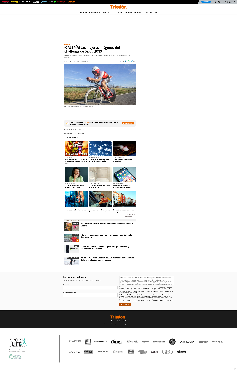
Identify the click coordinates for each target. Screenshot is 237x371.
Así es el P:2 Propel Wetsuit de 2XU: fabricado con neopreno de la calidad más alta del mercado (107, 259)
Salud (119, 12)
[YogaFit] (74, 352)
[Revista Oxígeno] (44, 2)
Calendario (138, 12)
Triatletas (128, 12)
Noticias (83, 12)
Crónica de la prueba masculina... (74, 134)
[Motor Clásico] (116, 341)
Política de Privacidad (165, 281)
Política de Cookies (124, 283)
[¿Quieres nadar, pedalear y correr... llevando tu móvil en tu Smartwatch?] (71, 238)
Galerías (153, 12)
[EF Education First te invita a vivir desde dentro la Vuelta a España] (71, 226)
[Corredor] (187, 341)
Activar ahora (127, 123)
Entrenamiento (94, 12)
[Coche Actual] (88, 341)
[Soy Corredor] (25, 2)
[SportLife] (52, 2)
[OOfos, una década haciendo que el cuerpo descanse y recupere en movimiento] (71, 249)
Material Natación (72, 258)
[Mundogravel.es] (36, 2)
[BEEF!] (154, 351)
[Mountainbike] (5, 2)
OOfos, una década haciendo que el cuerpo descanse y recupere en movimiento (105, 247)
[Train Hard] (131, 351)
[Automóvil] (132, 341)
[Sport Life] (172, 341)
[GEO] (167, 351)
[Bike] (103, 351)
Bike (109, 12)
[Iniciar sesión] (219, 2)
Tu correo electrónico (69, 292)
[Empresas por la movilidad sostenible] (15, 356)
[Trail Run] (61, 2)
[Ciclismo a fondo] (14, 2)
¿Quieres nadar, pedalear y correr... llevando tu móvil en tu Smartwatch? (106, 236)
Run (114, 12)
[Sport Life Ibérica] (18, 342)
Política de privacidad (115, 324)
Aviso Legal (155, 281)
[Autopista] (75, 342)
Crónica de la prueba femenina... (74, 129)
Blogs (146, 12)
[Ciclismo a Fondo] (88, 352)
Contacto (106, 324)
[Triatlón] (71, 2)
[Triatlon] (118, 7)
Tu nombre (66, 284)
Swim (104, 12)
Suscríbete (206, 2)
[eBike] (142, 352)
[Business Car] (100, 342)
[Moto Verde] (146, 341)
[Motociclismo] (159, 341)
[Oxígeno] (118, 352)
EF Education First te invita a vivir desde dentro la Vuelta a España (107, 224)
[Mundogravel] (181, 351)
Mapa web (130, 324)
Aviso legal (124, 324)
